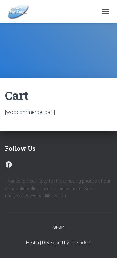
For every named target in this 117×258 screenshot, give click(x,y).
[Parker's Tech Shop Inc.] (20, 11)
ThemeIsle (80, 242)
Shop (58, 227)
